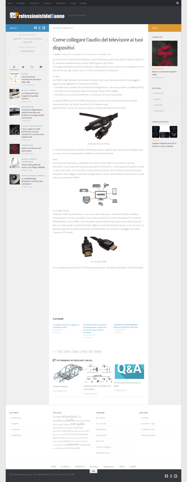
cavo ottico (67, 351)
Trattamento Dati (148, 429)
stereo (63, 445)
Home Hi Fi (34, 3)
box (67, 424)
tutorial (59, 448)
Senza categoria (27, 107)
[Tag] (40, 67)
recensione (84, 441)
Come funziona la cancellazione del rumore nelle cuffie (31, 79)
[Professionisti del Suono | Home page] (37, 15)
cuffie (87, 431)
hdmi (91, 351)
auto (76, 420)
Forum (73, 3)
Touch (54, 448)
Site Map (145, 418)
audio (59, 351)
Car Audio (20, 3)
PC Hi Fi (40, 126)
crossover (81, 431)
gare (64, 434)
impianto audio (71, 438)
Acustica (47, 3)
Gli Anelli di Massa (60, 386)
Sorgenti (157, 99)
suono (83, 444)
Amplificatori (159, 111)
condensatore (66, 431)
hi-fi (68, 434)
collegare (75, 351)
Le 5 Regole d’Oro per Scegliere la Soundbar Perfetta (30, 96)
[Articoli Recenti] (14, 67)
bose (88, 420)
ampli (79, 417)
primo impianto (74, 441)
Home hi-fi (68, 28)
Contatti (83, 3)
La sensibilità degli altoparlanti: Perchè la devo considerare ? (32, 181)
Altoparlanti (158, 93)
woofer (77, 448)
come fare (84, 351)
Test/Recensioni (27, 145)
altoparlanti (69, 416)
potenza (65, 441)
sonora (55, 445)
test (89, 444)
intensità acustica (82, 438)
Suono (57, 54)
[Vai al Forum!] (39, 27)
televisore (98, 351)
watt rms (70, 448)
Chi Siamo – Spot (148, 423)
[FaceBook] (35, 27)
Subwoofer (158, 105)
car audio (78, 423)
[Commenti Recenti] (31, 67)
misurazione (57, 441)
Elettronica (60, 3)
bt (69, 425)
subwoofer (72, 444)
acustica (57, 416)
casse (65, 428)
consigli (75, 431)
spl (59, 444)
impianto (61, 438)
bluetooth (82, 421)
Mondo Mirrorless (148, 435)
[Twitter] (43, 27)
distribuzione (59, 434)
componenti (57, 431)
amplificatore (59, 420)
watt (64, 448)
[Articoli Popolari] (22, 67)
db (54, 434)
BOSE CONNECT (58, 425)
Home (10, 3)
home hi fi (76, 434)
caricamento (58, 428)
